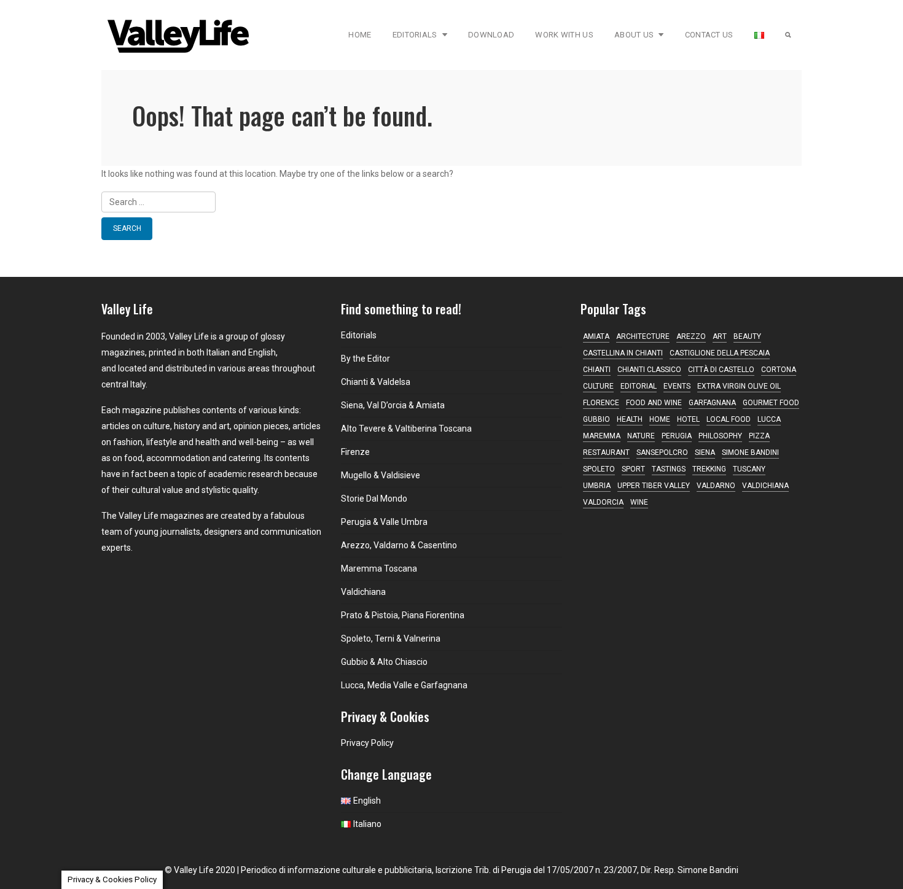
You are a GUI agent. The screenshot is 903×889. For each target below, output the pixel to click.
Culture (598, 386)
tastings (669, 469)
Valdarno (716, 485)
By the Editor (365, 358)
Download (491, 34)
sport (633, 469)
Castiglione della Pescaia (720, 353)
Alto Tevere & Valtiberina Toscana (406, 428)
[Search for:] (451, 202)
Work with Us (564, 34)
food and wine (654, 402)
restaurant (606, 452)
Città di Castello (721, 369)
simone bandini (750, 452)
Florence (601, 402)
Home (359, 34)
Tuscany (749, 469)
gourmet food (771, 402)
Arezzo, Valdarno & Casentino (399, 545)
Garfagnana (712, 402)
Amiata (596, 336)
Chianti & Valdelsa (375, 382)
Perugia (677, 436)
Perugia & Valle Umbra (384, 522)
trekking (709, 469)
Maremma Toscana (379, 568)
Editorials (415, 34)
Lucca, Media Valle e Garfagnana (404, 685)
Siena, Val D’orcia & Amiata (393, 405)
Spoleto (599, 469)
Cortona (778, 369)
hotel (688, 419)
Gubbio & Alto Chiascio (384, 662)
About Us (634, 34)
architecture (643, 336)
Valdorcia (603, 502)
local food (728, 419)
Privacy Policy (367, 743)
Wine (639, 502)
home (659, 419)
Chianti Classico (649, 369)
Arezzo (691, 336)
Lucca (769, 419)
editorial (638, 386)
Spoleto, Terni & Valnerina (390, 638)
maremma (601, 436)
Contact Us (709, 34)
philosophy (720, 436)
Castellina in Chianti (623, 353)
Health (630, 419)
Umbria (597, 485)
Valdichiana (363, 592)
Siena (705, 452)
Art (720, 336)
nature (641, 436)
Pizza (759, 436)
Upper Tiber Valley (653, 485)
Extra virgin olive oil (739, 386)
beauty (747, 336)
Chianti (597, 369)
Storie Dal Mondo (374, 498)
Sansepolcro (662, 452)
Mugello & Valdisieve (380, 475)
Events (676, 386)
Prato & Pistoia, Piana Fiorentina (402, 615)
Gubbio (596, 419)
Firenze (355, 452)
